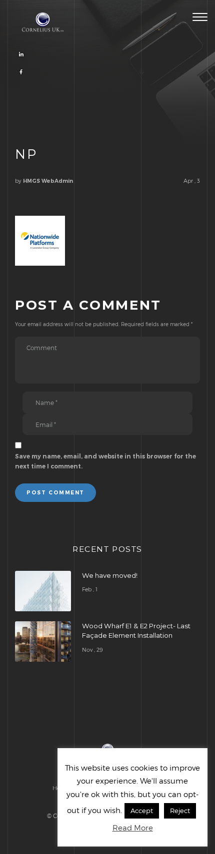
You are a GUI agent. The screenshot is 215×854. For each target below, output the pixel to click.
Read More (132, 827)
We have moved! (110, 575)
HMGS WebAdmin (48, 181)
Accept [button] (141, 811)
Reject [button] (180, 811)
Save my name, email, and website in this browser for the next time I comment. (105, 461)
